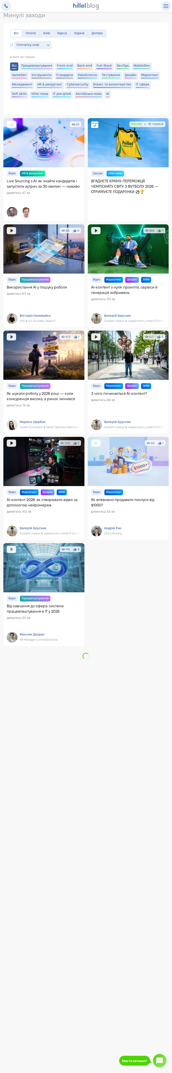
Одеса (62, 33)
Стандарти (64, 75)
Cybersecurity (77, 84)
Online (31, 33)
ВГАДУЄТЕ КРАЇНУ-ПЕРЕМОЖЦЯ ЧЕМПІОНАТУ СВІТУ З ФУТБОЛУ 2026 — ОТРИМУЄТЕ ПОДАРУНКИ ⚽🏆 (128, 169)
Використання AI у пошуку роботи (43, 275)
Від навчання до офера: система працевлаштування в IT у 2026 (43, 594)
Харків (79, 33)
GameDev (19, 75)
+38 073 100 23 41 (6, 6)
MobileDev (141, 65)
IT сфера (142, 84)
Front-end (65, 65)
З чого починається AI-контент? (128, 382)
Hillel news (39, 94)
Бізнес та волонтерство (112, 84)
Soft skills (19, 94)
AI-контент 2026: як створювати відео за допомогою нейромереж (43, 488)
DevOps (123, 65)
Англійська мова (88, 94)
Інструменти (42, 75)
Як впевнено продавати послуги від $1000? (128, 488)
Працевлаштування (36, 65)
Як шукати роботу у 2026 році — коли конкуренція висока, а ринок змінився (43, 382)
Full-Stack (104, 65)
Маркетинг (149, 75)
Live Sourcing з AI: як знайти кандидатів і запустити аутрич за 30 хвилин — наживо (43, 169)
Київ (46, 33)
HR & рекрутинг (49, 84)
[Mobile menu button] (166, 6)
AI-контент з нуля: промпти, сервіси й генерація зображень (128, 275)
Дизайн (130, 75)
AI (107, 94)
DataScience (87, 75)
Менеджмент (22, 84)
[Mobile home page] (86, 6)
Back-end (84, 65)
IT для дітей (62, 94)
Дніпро (97, 33)
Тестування (111, 75)
